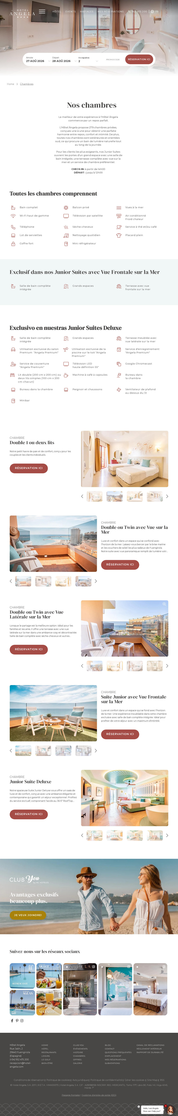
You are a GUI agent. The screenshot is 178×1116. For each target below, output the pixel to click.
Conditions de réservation (29, 1080)
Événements (80, 1048)
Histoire (78, 1052)
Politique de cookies (58, 1080)
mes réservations (111, 11)
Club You (78, 1045)
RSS (162, 1080)
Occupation (83, 57)
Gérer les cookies (135, 1080)
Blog (108, 1045)
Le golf (45, 1059)
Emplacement (113, 1056)
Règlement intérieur (149, 1048)
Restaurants (48, 1052)
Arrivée (29, 57)
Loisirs (45, 1056)
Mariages (87, 11)
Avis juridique (80, 1080)
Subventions (112, 1063)
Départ (55, 57)
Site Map (152, 1080)
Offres (77, 1059)
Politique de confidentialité (106, 1080)
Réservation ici (29, 468)
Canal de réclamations (150, 1045)
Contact (109, 1048)
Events (70, 11)
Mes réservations (115, 1059)
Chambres (26, 84)
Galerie (77, 1063)
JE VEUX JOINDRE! (28, 915)
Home (10, 84)
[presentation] (82, 496)
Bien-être (47, 1063)
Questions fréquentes (118, 1052)
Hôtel (56, 11)
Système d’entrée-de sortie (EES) (99, 1095)
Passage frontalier (71, 1095)
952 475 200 (139, 11)
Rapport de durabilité (150, 1052)
